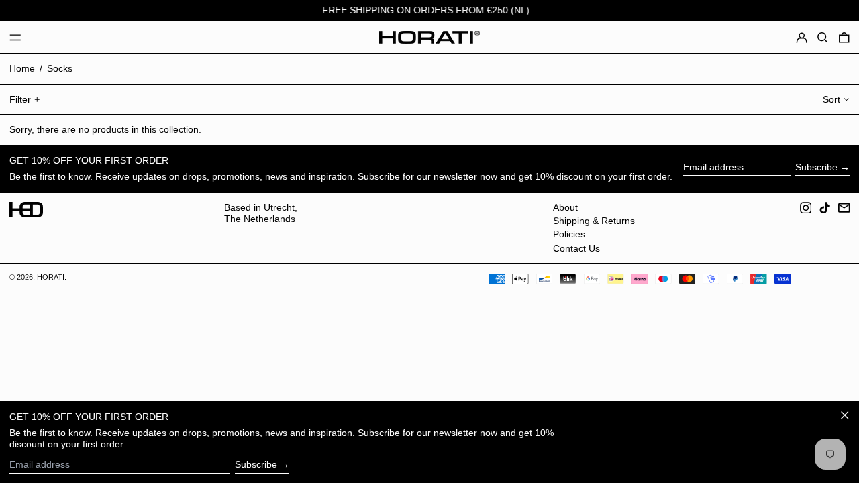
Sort (831, 99)
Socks (59, 68)
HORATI (50, 277)
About (565, 207)
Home (22, 68)
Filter (20, 99)
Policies (569, 234)
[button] (823, 37)
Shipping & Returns (594, 220)
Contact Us (576, 248)
